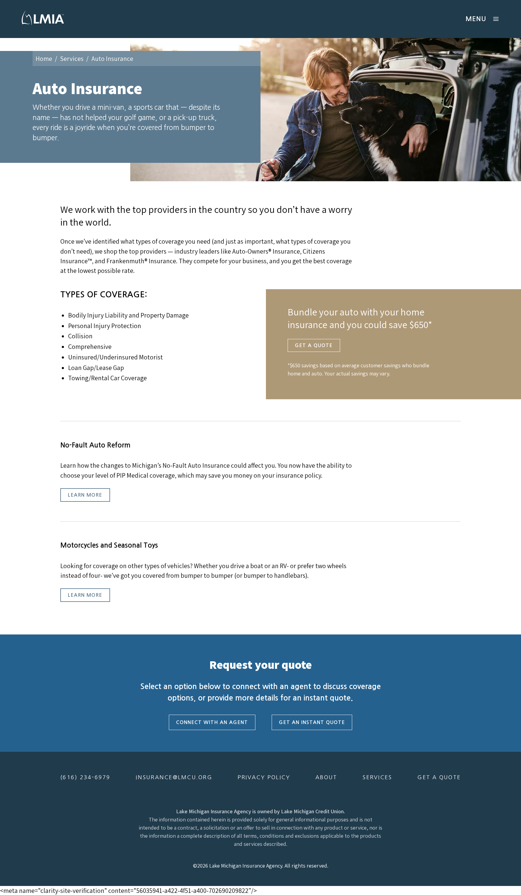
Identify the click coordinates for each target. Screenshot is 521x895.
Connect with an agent (212, 722)
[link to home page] (43, 25)
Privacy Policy (264, 777)
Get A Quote (314, 345)
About (326, 777)
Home (44, 58)
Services (72, 58)
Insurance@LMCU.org (174, 777)
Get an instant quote (312, 722)
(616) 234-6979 (85, 777)
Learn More (85, 494)
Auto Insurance (112, 58)
